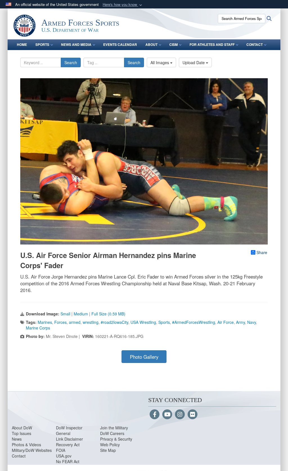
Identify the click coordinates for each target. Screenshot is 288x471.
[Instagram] (180, 415)
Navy (251, 322)
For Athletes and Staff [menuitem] (212, 44)
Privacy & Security (116, 439)
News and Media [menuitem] (76, 44)
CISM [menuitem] (173, 44)
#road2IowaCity (114, 322)
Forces (60, 322)
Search (70, 62)
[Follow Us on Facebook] (154, 415)
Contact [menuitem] (254, 44)
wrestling (90, 322)
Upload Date (194, 62)
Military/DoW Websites (32, 450)
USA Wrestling (143, 322)
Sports (164, 322)
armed (74, 322)
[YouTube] (167, 415)
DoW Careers (112, 433)
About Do (20, 427)
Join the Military (114, 427)
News (17, 439)
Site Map (108, 450)
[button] (123, 5)
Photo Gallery (144, 356)
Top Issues (21, 433)
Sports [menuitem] (42, 44)
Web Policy (110, 444)
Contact (19, 456)
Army (240, 322)
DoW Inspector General (69, 430)
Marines (45, 322)
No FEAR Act (67, 461)
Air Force (225, 322)
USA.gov (63, 456)
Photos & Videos (26, 444)
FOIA (60, 450)
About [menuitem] (151, 44)
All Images (160, 62)
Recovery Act (68, 444)
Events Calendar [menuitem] (120, 44)
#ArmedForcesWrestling (193, 322)
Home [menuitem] (22, 44)
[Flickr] (192, 415)
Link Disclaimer (69, 439)
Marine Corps (38, 328)
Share (261, 252)
